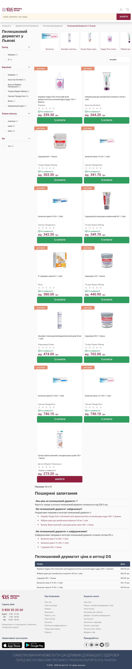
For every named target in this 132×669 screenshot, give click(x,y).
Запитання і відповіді (92, 622)
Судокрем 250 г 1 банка (51, 547)
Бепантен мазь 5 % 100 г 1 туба (54, 539)
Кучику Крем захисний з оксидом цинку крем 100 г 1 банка (67, 525)
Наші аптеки (89, 609)
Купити (60, 120)
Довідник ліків (89, 632)
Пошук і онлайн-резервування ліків (98, 605)
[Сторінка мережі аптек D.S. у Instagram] (91, 644)
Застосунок (88, 619)
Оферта (48, 632)
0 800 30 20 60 (12, 609)
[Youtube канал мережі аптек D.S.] (96, 644)
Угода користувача (52, 629)
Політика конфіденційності (56, 625)
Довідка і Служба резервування (97, 615)
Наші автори (50, 619)
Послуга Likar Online (92, 629)
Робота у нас (50, 615)
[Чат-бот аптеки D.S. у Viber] (107, 644)
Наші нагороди (51, 605)
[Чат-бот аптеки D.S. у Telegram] (101, 644)
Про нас (48, 602)
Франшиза (49, 612)
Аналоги (59, 479)
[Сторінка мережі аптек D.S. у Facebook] (86, 644)
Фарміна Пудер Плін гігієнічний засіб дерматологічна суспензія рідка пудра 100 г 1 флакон (81, 516)
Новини (48, 609)
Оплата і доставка (91, 625)
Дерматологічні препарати (27, 26)
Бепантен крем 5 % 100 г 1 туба (55, 543)
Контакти (48, 622)
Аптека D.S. (6, 26)
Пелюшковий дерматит (53, 26)
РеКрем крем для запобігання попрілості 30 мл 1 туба (64, 520)
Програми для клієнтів (93, 612)
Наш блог (88, 602)
